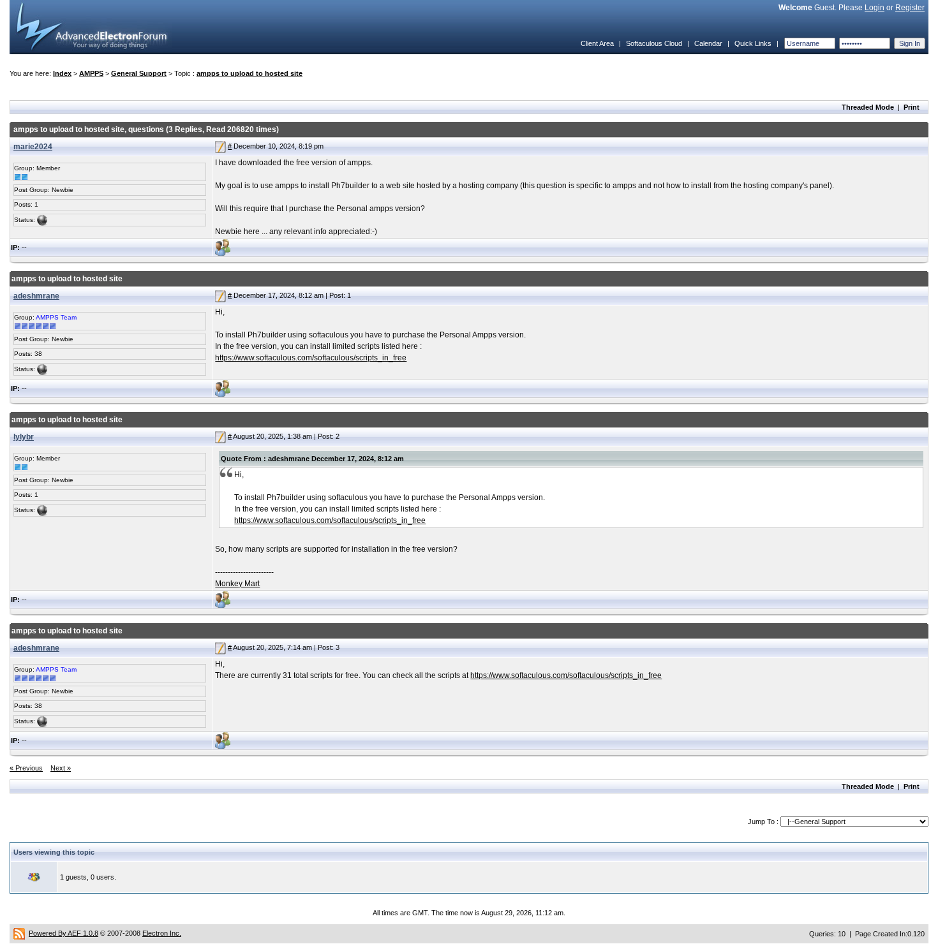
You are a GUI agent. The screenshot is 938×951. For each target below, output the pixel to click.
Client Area (597, 43)
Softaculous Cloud (654, 43)
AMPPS (91, 73)
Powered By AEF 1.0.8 (63, 933)
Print (911, 107)
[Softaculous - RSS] (19, 933)
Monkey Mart (237, 583)
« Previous (26, 768)
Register (910, 7)
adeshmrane (36, 295)
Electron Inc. (161, 933)
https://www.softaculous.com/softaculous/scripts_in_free (310, 357)
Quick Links (752, 43)
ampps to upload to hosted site (249, 73)
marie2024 (32, 146)
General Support (139, 73)
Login (874, 7)
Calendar (708, 43)
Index (62, 73)
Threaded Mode (868, 107)
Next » (60, 768)
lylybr (23, 436)
